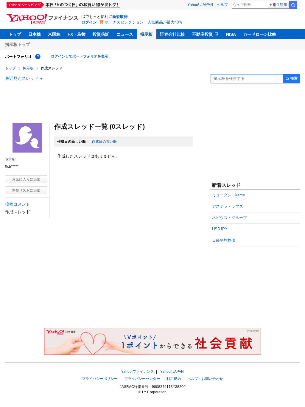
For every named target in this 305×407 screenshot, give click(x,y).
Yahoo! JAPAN (200, 4)
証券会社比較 (172, 34)
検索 (293, 5)
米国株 (54, 34)
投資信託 (101, 34)
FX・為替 (76, 34)
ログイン (89, 22)
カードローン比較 (259, 34)
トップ (15, 34)
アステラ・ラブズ (227, 206)
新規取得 (120, 16)
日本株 (34, 34)
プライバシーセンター (142, 379)
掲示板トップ (17, 44)
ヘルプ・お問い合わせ (205, 379)
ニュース (124, 34)
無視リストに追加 (26, 190)
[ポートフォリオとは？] (38, 56)
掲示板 (146, 34)
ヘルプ (222, 4)
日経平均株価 (223, 240)
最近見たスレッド (21, 78)
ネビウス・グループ (229, 217)
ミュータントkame (228, 195)
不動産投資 (202, 34)
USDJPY (220, 229)
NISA (231, 34)
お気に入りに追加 (26, 179)
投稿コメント (17, 204)
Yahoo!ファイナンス (137, 371)
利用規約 (173, 379)
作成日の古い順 (104, 141)
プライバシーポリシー (100, 379)
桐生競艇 (280, 5)
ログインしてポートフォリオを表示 (79, 56)
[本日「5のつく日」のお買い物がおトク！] (76, 5)
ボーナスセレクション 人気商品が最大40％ (144, 22)
